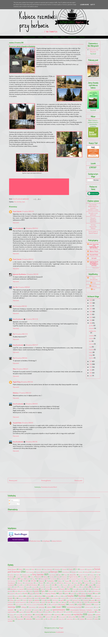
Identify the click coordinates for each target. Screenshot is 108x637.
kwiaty (10, 598)
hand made (67, 591)
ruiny (97, 607)
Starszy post (78, 480)
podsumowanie (94, 602)
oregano (68, 600)
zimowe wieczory (89, 617)
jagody (31, 593)
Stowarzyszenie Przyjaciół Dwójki (77, 579)
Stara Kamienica (63, 579)
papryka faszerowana (20, 602)
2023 (91, 309)
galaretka (10, 591)
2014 (90, 370)
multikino (11, 600)
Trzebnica (60, 581)
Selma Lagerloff (44, 579)
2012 (90, 376)
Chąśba (71, 569)
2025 (91, 303)
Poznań (82, 577)
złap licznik (38, 619)
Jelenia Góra (72, 575)
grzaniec (30, 591)
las (15, 598)
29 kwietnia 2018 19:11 (27, 423)
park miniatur (36, 602)
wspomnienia (57, 614)
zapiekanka (48, 617)
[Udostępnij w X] (37, 199)
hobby (74, 591)
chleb (53, 585)
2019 (90, 320)
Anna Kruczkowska (18, 228)
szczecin (28, 612)
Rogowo (22, 579)
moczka (83, 598)
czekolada (41, 587)
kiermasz (16, 596)
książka (70, 595)
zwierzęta (82, 37)
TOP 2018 (33, 581)
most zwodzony (96, 598)
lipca (90, 341)
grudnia (91, 325)
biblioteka (61, 583)
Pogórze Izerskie (73, 577)
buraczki (24, 585)
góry (43, 591)
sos (42, 610)
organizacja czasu (76, 600)
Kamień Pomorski (83, 575)
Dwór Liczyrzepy (30, 572)
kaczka (72, 593)
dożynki (65, 587)
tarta (51, 612)
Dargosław (89, 569)
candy (41, 585)
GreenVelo (80, 572)
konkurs (39, 596)
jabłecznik (19, 593)
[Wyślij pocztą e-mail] (34, 199)
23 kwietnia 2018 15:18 (32, 274)
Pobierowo (64, 577)
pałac (48, 602)
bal (46, 583)
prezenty (71, 604)
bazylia (55, 583)
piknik (70, 602)
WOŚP (79, 581)
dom (60, 587)
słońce (46, 612)
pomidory (41, 604)
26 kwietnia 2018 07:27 (32, 345)
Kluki (97, 575)
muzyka (24, 600)
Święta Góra (61, 619)
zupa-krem (20, 619)
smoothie (29, 610)
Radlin (10, 579)
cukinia (15, 587)
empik (42, 589)
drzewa (77, 587)
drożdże (71, 587)
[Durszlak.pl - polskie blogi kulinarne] (56, 541)
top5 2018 (68, 612)
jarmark (37, 593)
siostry (23, 610)
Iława (65, 575)
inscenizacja (12, 593)
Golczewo (74, 572)
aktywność (20, 583)
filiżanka (62, 589)
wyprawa (90, 614)
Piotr (94, 289)
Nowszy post (13, 480)
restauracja (41, 607)
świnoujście (89, 619)
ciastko (78, 585)
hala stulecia (59, 591)
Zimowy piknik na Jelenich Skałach (93, 232)
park (29, 602)
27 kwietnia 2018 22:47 (25, 393)
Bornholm (39, 569)
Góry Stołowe (52, 575)
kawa (96, 593)
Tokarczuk (41, 581)
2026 (91, 300)
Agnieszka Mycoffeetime (19, 274)
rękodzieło (11, 610)
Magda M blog (16, 382)
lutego (91, 355)
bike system (69, 583)
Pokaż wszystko (96, 268)
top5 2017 (61, 612)
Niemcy (45, 577)
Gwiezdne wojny (26, 575)
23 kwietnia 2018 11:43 (27, 259)
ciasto (83, 585)
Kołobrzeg (11, 577)
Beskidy (27, 569)
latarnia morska (22, 598)
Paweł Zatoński (17, 211)
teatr (56, 612)
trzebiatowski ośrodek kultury (80, 612)
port (47, 604)
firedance (80, 589)
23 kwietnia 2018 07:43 (32, 228)
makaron (36, 598)
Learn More (84, 4)
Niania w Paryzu (94, 251)
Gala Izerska (45, 572)
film (68, 589)
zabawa (18, 617)
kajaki (77, 593)
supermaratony (12, 612)
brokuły (18, 585)
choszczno (65, 585)
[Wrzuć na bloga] (35, 199)
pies (65, 602)
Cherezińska (57, 569)
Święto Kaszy (69, 619)
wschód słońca (47, 614)
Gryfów (18, 575)
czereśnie (47, 587)
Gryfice (98, 572)
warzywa (11, 614)
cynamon (21, 587)
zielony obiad (72, 617)
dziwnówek (29, 589)
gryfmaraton (23, 591)
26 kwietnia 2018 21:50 (27, 382)
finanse (75, 589)
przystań (96, 604)
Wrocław (85, 581)
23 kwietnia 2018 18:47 (24, 287)
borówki (94, 583)
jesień (60, 593)
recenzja (55, 37)
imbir (87, 591)
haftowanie (51, 591)
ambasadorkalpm (29, 583)
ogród (62, 600)
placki (75, 602)
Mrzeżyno (25, 577)
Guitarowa (94, 286)
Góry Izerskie (17, 202)
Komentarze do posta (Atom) (49, 487)
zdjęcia (55, 617)
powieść (62, 604)
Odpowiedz (16, 222)
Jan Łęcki (93, 258)
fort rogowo (96, 589)
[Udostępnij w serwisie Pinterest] (40, 199)
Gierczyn (54, 571)
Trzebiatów (50, 581)
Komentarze (13, 504)
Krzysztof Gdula (17, 423)
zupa (96, 617)
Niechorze (38, 577)
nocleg (43, 600)
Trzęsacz (67, 581)
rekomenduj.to (32, 607)
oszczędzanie (86, 600)
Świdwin (54, 619)
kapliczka (83, 593)
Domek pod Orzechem (29, 37)
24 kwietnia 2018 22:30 (32, 319)
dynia (87, 587)
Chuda (94, 283)
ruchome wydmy (89, 607)
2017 (90, 361)
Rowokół (28, 579)
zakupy (41, 617)
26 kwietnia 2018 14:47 (22, 369)
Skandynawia (53, 579)
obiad (48, 600)
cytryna (28, 587)
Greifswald (86, 572)
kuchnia (41, 37)
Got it (92, 4)
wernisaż (18, 614)
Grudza (93, 572)
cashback (47, 585)
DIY (76, 569)
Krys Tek (15, 287)
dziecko (98, 587)
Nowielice (51, 577)
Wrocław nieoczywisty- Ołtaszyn (93, 226)
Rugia (33, 579)
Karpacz (92, 575)
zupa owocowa (11, 619)
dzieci (93, 587)
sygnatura (21, 612)
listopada (91, 328)
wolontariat (38, 614)
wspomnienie (67, 614)
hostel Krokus (81, 591)
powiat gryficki (54, 604)
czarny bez (34, 587)
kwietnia (91, 349)
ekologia (36, 589)
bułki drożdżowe (33, 585)
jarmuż (43, 593)
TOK (19, 581)
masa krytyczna (71, 598)
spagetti (48, 610)
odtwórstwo (55, 600)
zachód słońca (27, 617)
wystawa (98, 614)
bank (50, 583)
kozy (54, 596)
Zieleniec (93, 581)
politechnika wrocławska (31, 604)
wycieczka (78, 614)
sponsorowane (72, 37)
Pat (14, 306)
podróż (48, 37)
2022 (91, 311)
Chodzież (64, 569)
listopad (30, 598)
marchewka (63, 598)
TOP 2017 (25, 581)
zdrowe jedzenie (62, 617)
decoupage (54, 587)
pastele (43, 602)
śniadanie (81, 619)
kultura (93, 596)
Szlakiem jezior (90, 579)
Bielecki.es (16, 393)
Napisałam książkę (93, 64)
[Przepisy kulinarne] (93, 137)
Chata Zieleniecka (48, 569)
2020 (91, 317)
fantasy (48, 589)
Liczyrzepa (18, 577)
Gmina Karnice (66, 572)
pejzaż (54, 602)
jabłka (26, 593)
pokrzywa (10, 604)
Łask (44, 619)
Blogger (61, 628)
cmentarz (90, 585)
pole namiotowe (20, 604)
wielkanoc (29, 614)
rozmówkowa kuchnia (74, 607)
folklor (89, 589)
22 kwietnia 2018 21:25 (28, 211)
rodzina (49, 607)
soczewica (36, 610)
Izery (59, 575)
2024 (90, 306)
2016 (90, 364)
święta (96, 619)
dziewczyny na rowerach (17, 589)
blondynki (87, 583)
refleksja (23, 607)
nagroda (30, 600)
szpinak (34, 612)
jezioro (66, 593)
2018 (90, 323)
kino (22, 596)
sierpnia (91, 338)
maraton (43, 598)
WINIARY (74, 581)
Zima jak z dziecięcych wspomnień (93, 219)
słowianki (40, 612)
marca (91, 352)
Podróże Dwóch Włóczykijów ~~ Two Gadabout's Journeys (94, 263)
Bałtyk (20, 569)
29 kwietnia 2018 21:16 (31, 442)
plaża (80, 602)
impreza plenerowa (95, 591)
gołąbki (16, 591)
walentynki (92, 612)
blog (81, 583)
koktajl (27, 596)
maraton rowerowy (53, 598)
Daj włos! (82, 569)
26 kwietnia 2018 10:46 (21, 358)
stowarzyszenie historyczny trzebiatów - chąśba (84, 610)
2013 (90, 373)
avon (41, 583)
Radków (98, 577)
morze (88, 598)
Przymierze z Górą (90, 577)
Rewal (16, 579)
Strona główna (46, 480)
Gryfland (12, 575)
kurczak (98, 596)
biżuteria (76, 583)
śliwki (76, 619)
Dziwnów (38, 572)
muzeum (18, 600)
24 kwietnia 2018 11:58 (21, 306)
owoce (93, 600)
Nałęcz (32, 577)
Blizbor (33, 569)
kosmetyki (48, 596)
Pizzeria (58, 577)
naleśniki (36, 600)
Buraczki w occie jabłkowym (93, 214)
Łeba (48, 619)
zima (79, 617)
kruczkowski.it (60, 632)
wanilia (98, 612)
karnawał (90, 593)
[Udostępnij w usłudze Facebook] (38, 199)
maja (90, 347)
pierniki (60, 602)
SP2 (38, 579)
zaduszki (35, 617)
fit (85, 589)
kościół (59, 596)
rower (63, 37)
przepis (79, 604)
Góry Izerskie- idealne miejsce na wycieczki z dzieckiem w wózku (93, 207)
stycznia (91, 358)
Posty (11, 500)
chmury (59, 585)
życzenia (10, 621)
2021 (90, 314)
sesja (18, 610)
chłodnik (72, 585)
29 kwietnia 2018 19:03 (32, 404)
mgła (77, 598)
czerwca (91, 344)
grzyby (36, 591)
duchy (82, 587)
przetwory (88, 604)
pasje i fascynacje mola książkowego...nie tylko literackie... (94, 246)
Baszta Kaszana (12, 569)
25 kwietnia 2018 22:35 (21, 334)
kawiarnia (10, 596)
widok (23, 614)
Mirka (14, 369)
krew (64, 596)
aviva (37, 583)
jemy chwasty (51, 593)
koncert (33, 596)
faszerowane (55, 589)
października (92, 331)
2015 (90, 367)
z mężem (12, 617)
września (91, 335)
